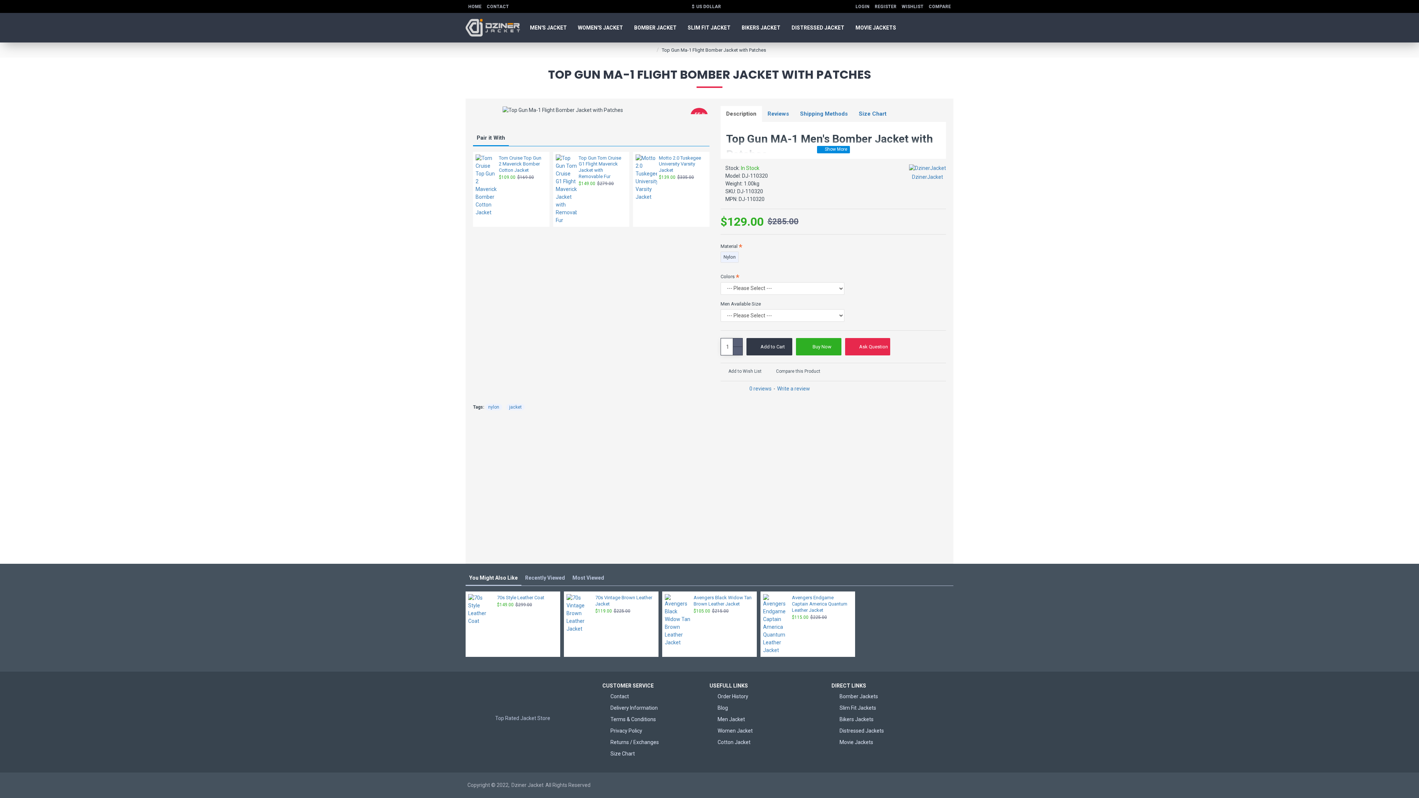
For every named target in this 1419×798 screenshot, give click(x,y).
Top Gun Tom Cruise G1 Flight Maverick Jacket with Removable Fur (600, 167)
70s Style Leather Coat (520, 597)
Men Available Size (741, 304)
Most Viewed (588, 578)
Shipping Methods (824, 113)
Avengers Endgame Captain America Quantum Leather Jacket (819, 604)
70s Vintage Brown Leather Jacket (623, 601)
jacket (515, 407)
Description (741, 113)
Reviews (778, 113)
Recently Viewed (545, 578)
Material (729, 246)
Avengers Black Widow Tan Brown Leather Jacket (723, 601)
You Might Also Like (493, 578)
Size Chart (873, 113)
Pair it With (491, 137)
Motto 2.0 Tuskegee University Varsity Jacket (680, 164)
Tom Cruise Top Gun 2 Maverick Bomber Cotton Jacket (520, 164)
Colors (728, 276)
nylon (493, 407)
